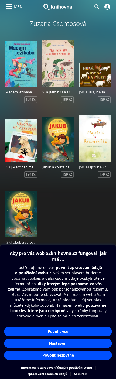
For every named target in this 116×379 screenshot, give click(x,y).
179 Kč (104, 174)
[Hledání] (96, 6)
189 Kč (104, 99)
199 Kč (31, 99)
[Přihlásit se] (106, 6)
